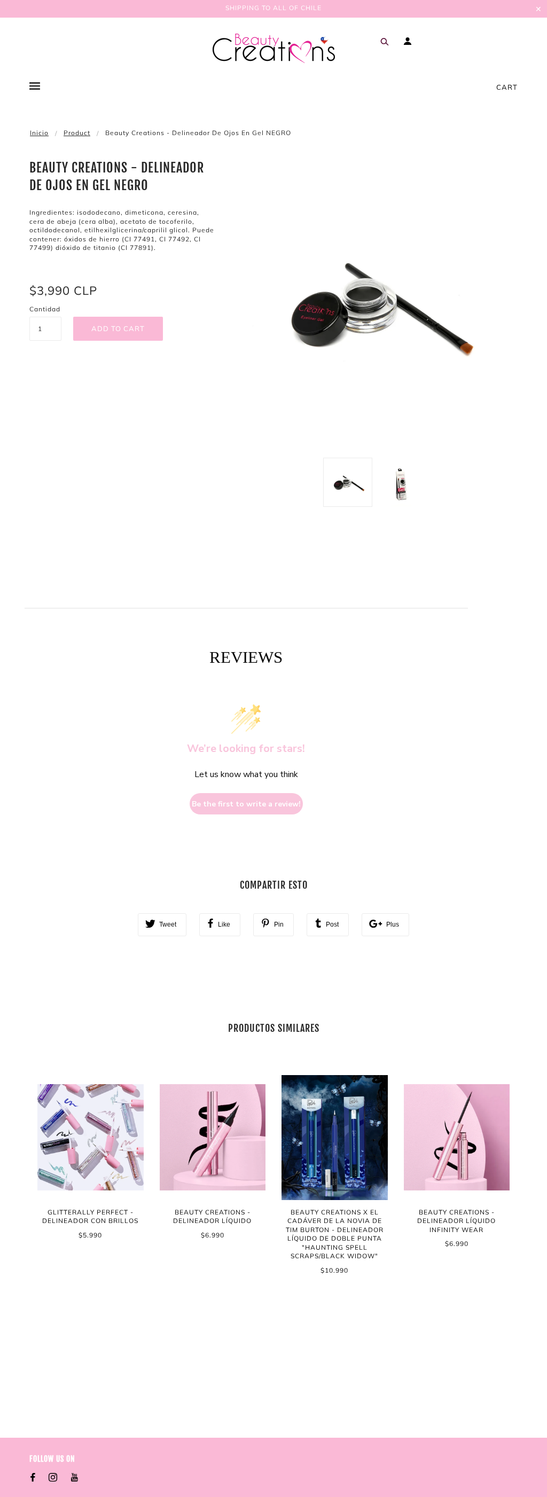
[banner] (274, 48)
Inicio (39, 133)
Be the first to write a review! (246, 804)
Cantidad (44, 309)
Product (77, 133)
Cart (507, 87)
